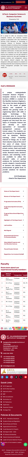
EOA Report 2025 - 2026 (9, 432)
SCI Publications (7, 402)
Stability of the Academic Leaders (12, 442)
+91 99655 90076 (9, 358)
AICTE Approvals (7, 386)
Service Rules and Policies (10, 424)
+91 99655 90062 (9, 362)
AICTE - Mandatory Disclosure (11, 418)
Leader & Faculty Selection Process (12, 439)
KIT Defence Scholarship (9, 434)
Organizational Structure (10, 426)
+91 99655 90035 (9, 360)
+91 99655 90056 (9, 357)
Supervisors (6, 404)
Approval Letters (7, 391)
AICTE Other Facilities (9, 389)
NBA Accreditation (8, 396)
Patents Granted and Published (11, 437)
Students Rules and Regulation (11, 421)
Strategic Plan (7, 410)
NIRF (4, 394)
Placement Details (8, 407)
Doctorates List (7, 399)
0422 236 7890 (8, 353)
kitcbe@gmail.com (9, 366)
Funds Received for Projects (10, 429)
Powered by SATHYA (17, 454)
